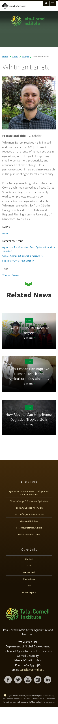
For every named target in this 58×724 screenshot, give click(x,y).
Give (29, 565)
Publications (29, 578)
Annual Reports (29, 592)
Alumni (5, 233)
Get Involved (29, 572)
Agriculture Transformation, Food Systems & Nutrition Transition (29, 493)
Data (29, 585)
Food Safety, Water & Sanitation (18, 260)
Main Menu (52, 3)
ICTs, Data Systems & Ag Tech (29, 527)
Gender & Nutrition (29, 521)
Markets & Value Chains (29, 534)
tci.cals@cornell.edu (32, 669)
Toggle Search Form (46, 3)
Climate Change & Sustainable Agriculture (22, 255)
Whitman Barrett (10, 275)
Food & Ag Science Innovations (29, 507)
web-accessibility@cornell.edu (30, 701)
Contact (29, 559)
